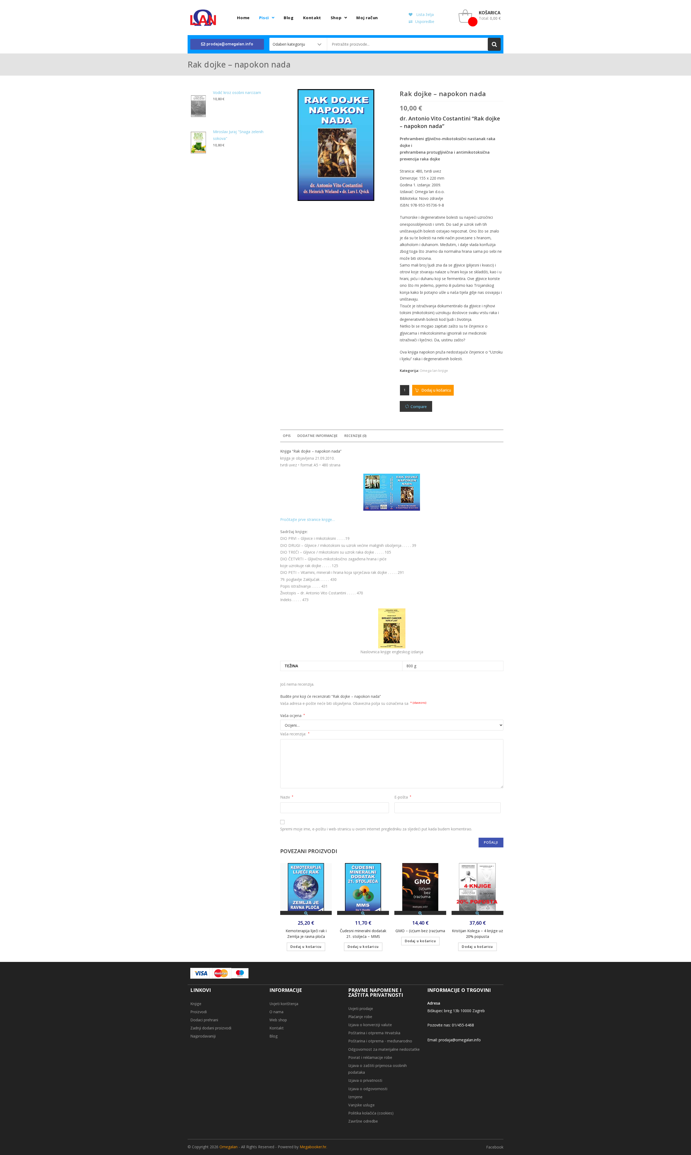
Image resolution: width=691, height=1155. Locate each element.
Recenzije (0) (355, 435)
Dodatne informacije (317, 435)
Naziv (286, 797)
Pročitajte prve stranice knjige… (307, 519)
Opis (287, 435)
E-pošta (402, 797)
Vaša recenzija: (295, 733)
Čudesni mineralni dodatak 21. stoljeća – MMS (363, 933)
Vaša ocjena (292, 715)
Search (494, 44)
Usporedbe (424, 21)
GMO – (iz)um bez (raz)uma (420, 930)
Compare (419, 406)
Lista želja (424, 14)
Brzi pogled (306, 913)
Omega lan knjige (434, 370)
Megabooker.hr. (313, 1146)
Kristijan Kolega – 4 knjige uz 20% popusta (477, 933)
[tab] (286, 436)
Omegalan (228, 1146)
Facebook (494, 1147)
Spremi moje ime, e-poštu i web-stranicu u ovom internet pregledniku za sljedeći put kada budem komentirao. (376, 828)
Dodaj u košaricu (436, 390)
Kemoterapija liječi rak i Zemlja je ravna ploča (306, 933)
